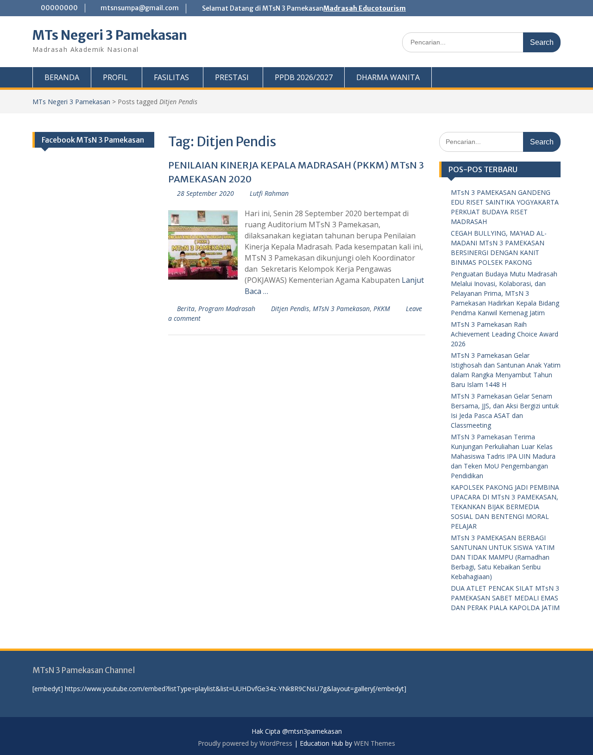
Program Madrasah (226, 308)
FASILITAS (171, 77)
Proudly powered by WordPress (245, 743)
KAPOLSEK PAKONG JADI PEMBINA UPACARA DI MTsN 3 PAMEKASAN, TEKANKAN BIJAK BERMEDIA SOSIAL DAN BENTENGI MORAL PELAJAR (505, 506)
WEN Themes (374, 743)
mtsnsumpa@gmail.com (140, 8)
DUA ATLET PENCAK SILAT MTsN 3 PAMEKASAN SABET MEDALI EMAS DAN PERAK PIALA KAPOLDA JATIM (505, 598)
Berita (186, 308)
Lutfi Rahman (269, 193)
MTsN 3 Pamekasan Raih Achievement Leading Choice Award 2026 (504, 334)
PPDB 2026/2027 (304, 77)
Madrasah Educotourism (364, 8)
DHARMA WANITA (388, 77)
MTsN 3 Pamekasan (341, 308)
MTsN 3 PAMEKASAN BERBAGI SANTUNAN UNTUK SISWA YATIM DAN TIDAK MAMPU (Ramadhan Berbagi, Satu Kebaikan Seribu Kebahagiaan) (503, 557)
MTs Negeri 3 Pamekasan (109, 35)
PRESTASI (232, 77)
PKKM (381, 308)
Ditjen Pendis (290, 308)
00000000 (59, 8)
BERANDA (61, 77)
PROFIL (115, 77)
